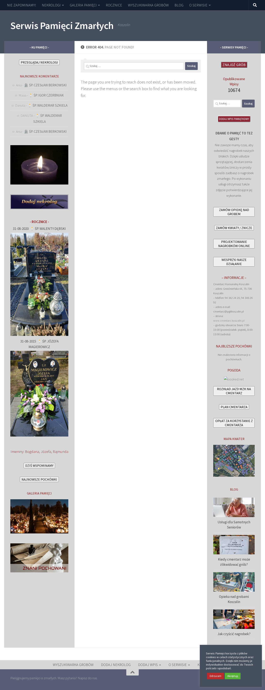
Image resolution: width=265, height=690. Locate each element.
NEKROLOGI (51, 5)
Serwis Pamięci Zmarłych (62, 25)
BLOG (179, 5)
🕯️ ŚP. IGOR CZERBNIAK (46, 95)
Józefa (46, 451)
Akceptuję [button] (232, 676)
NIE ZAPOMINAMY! (21, 5)
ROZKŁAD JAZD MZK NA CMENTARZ (234, 391)
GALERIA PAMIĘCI (83, 5)
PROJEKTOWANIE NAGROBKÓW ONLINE (234, 244)
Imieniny (17, 451)
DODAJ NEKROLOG (116, 664)
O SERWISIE (198, 5)
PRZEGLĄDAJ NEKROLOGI (39, 62)
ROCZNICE (114, 5)
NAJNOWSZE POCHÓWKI (39, 479)
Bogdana (32, 451)
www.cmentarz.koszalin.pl (229, 320)
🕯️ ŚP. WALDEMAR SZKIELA (47, 105)
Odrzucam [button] (215, 676)
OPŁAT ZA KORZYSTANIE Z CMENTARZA (234, 423)
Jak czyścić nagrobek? (234, 634)
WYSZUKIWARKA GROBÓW (148, 5)
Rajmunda (60, 451)
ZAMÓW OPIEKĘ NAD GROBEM (234, 212)
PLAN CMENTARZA (234, 407)
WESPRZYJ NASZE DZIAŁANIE (234, 262)
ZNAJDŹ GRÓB (234, 64)
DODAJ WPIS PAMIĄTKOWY (234, 119)
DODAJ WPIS (148, 664)
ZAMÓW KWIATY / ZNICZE (234, 228)
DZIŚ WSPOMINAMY (39, 465)
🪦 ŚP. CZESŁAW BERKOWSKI (45, 85)
